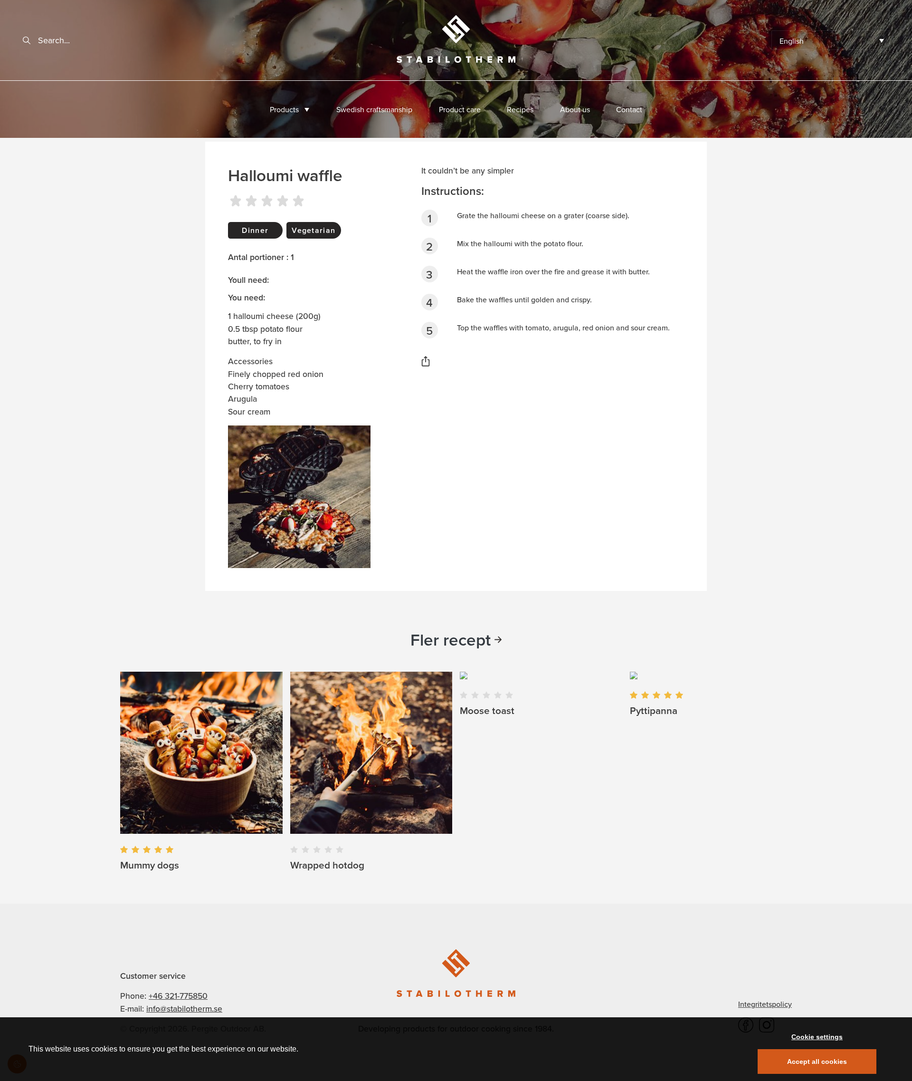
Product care (460, 109)
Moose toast (487, 710)
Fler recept (450, 639)
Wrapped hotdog (327, 865)
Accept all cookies (817, 1061)
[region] (456, 1049)
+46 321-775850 (178, 996)
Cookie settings (817, 1037)
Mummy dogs (149, 865)
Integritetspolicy (765, 1004)
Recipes (520, 109)
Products (284, 109)
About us (575, 109)
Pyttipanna (653, 710)
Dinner (255, 230)
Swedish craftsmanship (374, 109)
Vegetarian (313, 230)
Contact (629, 109)
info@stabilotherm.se (184, 1008)
